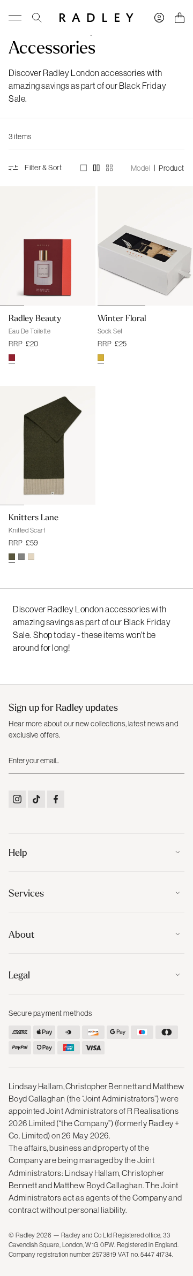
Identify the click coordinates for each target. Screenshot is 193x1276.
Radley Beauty (35, 318)
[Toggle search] (37, 17)
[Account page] (159, 17)
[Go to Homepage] (96, 17)
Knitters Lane (33, 517)
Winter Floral (122, 318)
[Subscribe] (175, 760)
